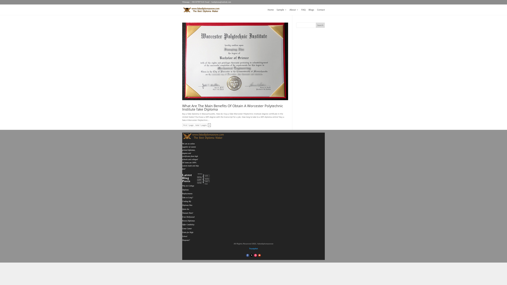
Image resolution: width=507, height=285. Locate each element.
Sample (280, 10)
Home (271, 10)
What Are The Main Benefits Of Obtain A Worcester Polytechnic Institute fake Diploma (232, 107)
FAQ (303, 10)
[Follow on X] (251, 255)
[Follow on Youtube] (259, 255)
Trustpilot (253, 249)
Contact (321, 10)
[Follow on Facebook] (247, 255)
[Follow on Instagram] (255, 255)
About (293, 10)
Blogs (311, 10)
